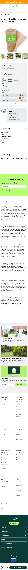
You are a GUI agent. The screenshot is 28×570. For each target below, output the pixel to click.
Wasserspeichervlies (20, 459)
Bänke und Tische (20, 488)
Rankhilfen (3, 457)
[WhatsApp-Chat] (14, 556)
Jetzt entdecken (4, 345)
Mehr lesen (3, 365)
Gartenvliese (19, 454)
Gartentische (19, 429)
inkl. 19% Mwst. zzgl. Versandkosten (8, 67)
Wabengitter (18, 404)
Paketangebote (4, 505)
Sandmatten (18, 406)
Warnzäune (3, 486)
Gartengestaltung (5, 450)
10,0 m (16, 81)
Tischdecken (3, 468)
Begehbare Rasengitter (21, 399)
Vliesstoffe (18, 450)
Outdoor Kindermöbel (21, 432)
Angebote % (4, 503)
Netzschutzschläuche (5, 481)
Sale (2, 508)
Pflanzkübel (18, 434)
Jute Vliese (18, 457)
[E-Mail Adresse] (11, 556)
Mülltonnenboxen (20, 437)
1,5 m (4, 85)
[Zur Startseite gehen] (14, 5)
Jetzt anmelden (6, 190)
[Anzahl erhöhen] (7, 567)
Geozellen (18, 409)
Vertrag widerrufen (14, 523)
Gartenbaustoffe (4, 454)
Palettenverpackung (5, 488)
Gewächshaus (19, 439)
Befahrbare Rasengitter (21, 401)
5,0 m (10, 80)
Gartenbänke (19, 427)
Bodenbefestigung (20, 493)
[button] (27, 56)
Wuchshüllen (4, 399)
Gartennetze (3, 427)
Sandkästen (18, 490)
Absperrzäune (4, 432)
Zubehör (3, 404)
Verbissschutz (4, 401)
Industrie (3, 479)
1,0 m (5, 81)
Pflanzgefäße (19, 485)
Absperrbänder (4, 483)
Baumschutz (4, 397)
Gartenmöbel (19, 425)
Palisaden (18, 495)
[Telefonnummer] (16, 556)
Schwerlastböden (20, 411)
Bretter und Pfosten (20, 483)
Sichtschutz (3, 471)
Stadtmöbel (18, 442)
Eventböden (18, 414)
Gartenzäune (4, 429)
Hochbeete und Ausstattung (4, 465)
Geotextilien (18, 452)
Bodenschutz (19, 397)
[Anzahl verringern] (2, 567)
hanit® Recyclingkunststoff (21, 480)
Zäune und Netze (5, 425)
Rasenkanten (4, 452)
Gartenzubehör (4, 462)
